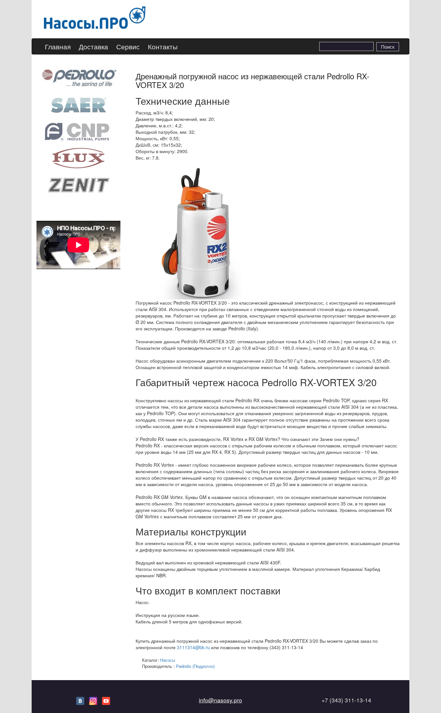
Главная (58, 46)
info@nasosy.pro (220, 700)
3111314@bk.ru (193, 647)
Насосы (167, 660)
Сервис (128, 46)
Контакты (163, 46)
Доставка (93, 46)
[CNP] (78, 131)
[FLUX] (78, 157)
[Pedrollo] (78, 77)
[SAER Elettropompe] (78, 104)
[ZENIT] (78, 184)
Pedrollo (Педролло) (195, 666)
